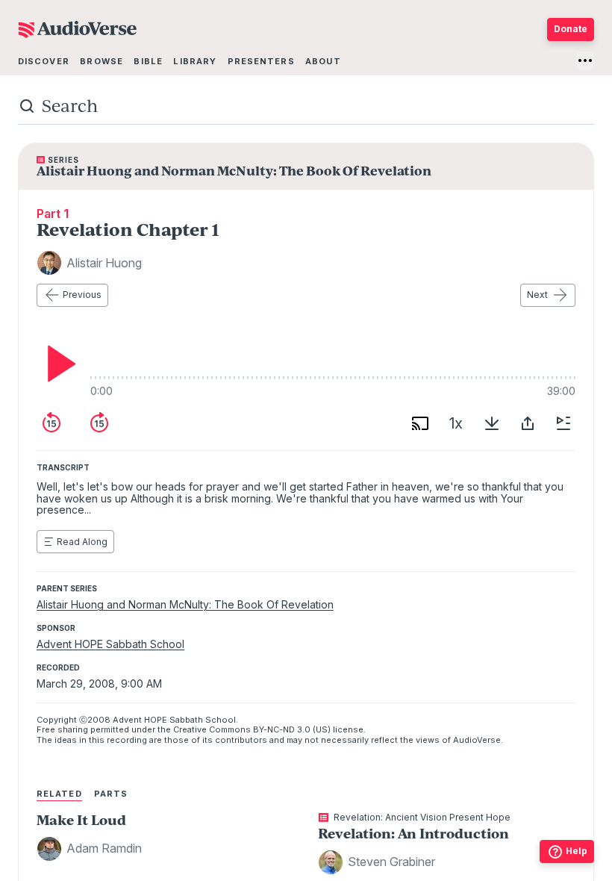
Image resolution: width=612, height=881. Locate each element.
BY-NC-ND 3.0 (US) (292, 729)
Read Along (82, 541)
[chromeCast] (420, 423)
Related (59, 793)
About (323, 61)
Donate (570, 28)
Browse (101, 61)
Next (537, 294)
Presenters (261, 61)
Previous (82, 294)
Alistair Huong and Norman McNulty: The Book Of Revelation (185, 604)
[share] (528, 423)
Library (194, 61)
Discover (43, 61)
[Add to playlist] (563, 423)
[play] (57, 363)
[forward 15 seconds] (99, 423)
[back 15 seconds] (51, 423)
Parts (111, 793)
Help (576, 850)
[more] (585, 60)
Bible (148, 61)
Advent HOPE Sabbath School (110, 644)
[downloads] (492, 423)
